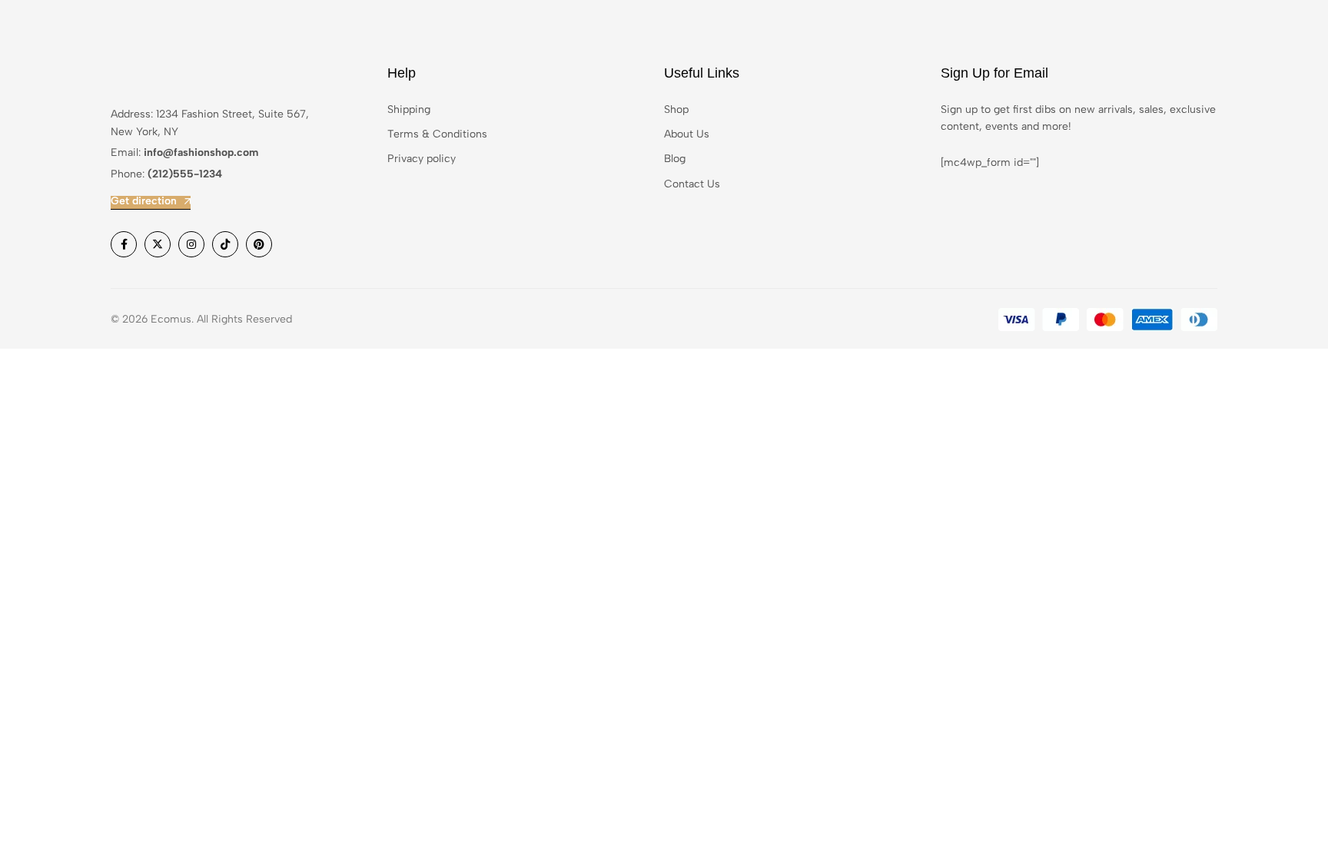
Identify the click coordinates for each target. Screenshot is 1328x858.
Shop (676, 109)
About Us (686, 134)
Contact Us (692, 183)
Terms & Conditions (437, 134)
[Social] (124, 244)
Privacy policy (421, 158)
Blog (675, 158)
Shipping (408, 109)
